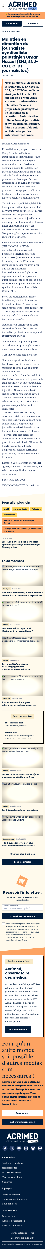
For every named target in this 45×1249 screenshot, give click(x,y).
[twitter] (12, 1148)
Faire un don (12, 23)
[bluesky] (33, 1148)
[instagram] (26, 1148)
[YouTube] (19, 1148)
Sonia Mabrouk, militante (16, 726)
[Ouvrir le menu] (41, 6)
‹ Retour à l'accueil (11, 32)
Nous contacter (9, 1204)
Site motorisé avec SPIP (22, 1237)
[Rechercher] (3, 6)
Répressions (9, 515)
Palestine (36, 509)
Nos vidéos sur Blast (12, 1177)
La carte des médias (11, 1172)
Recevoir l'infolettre (12, 1226)
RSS (32, 1233)
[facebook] (5, 1148)
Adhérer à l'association (22, 1122)
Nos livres (7, 1182)
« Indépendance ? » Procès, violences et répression (22, 529)
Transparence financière (14, 1199)
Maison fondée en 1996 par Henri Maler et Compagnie (22, 1244)
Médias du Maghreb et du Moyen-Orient (20, 521)
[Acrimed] (22, 5)
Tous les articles (22, 861)
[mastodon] (40, 1148)
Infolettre (33, 23)
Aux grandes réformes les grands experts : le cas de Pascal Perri (19, 737)
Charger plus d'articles (22, 854)
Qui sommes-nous (11, 1194)
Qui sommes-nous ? (18, 1029)
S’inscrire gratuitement (22, 916)
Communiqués (20, 509)
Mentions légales (19, 1233)
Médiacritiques (9, 1168)
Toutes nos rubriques (12, 1163)
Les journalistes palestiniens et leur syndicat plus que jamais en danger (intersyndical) (21, 545)
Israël (6, 509)
